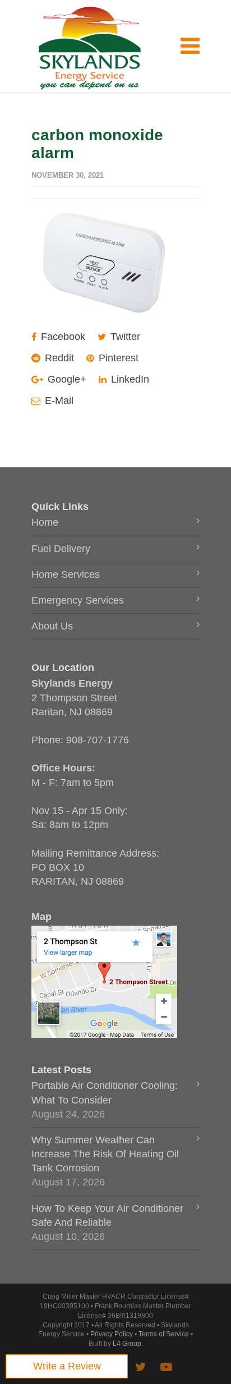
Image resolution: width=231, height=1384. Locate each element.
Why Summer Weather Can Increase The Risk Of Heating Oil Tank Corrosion (105, 1154)
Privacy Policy (111, 1334)
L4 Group (127, 1344)
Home (44, 522)
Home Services (65, 574)
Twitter (124, 336)
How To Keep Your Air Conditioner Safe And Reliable (107, 1215)
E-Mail (57, 400)
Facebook (61, 336)
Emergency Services (77, 600)
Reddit (58, 358)
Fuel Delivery (60, 548)
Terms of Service (163, 1334)
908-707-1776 (97, 740)
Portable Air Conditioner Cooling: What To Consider (104, 1092)
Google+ (65, 379)
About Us (52, 626)
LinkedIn (128, 379)
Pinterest (117, 358)
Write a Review (67, 1366)
